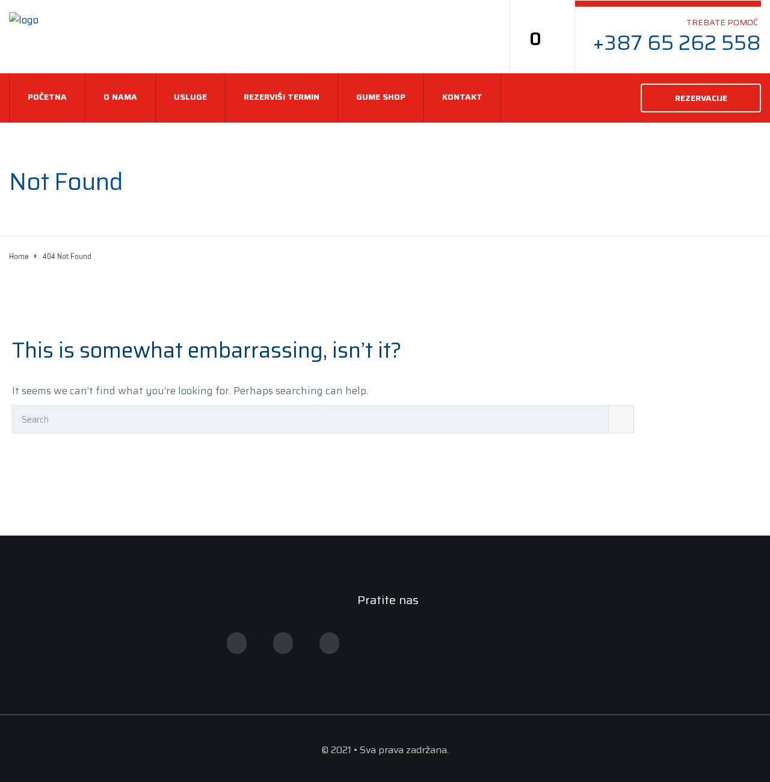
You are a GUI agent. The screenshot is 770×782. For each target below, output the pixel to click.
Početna (47, 96)
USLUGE (190, 96)
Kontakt (462, 96)
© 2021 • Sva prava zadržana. (385, 749)
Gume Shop (380, 96)
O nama (120, 96)
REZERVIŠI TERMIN (281, 96)
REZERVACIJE (701, 98)
